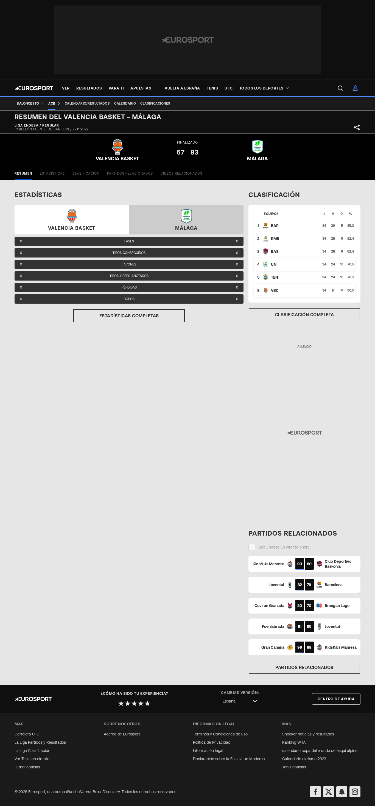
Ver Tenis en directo (32, 759)
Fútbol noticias (27, 767)
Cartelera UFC (27, 734)
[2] (127, 703)
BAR (275, 225)
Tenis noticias (294, 767)
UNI (274, 264)
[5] (147, 703)
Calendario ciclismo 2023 (304, 759)
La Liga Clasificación (32, 750)
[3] (134, 703)
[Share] (356, 127)
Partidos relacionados (304, 667)
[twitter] (328, 791)
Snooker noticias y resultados (308, 734)
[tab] (23, 173)
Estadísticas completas (129, 315)
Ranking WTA (294, 742)
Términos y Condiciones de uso (220, 734)
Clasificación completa (304, 314)
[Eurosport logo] (34, 88)
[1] (121, 703)
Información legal (208, 750)
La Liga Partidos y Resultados (40, 742)
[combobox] (240, 701)
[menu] (340, 88)
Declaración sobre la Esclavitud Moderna (229, 759)
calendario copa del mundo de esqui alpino (319, 750)
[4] (141, 703)
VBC (275, 290)
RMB (275, 238)
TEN (274, 277)
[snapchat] (341, 791)
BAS (275, 251)
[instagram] (354, 791)
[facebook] (315, 791)
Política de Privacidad (211, 742)
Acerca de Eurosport (122, 734)
